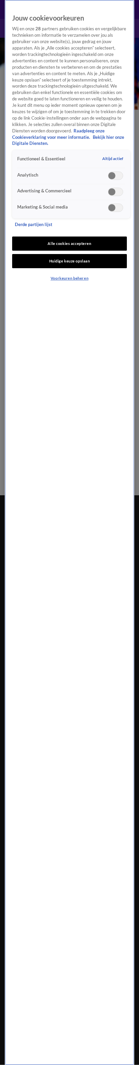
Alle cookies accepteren (69, 243)
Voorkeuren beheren (69, 278)
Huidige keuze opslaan (69, 261)
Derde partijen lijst (33, 224)
